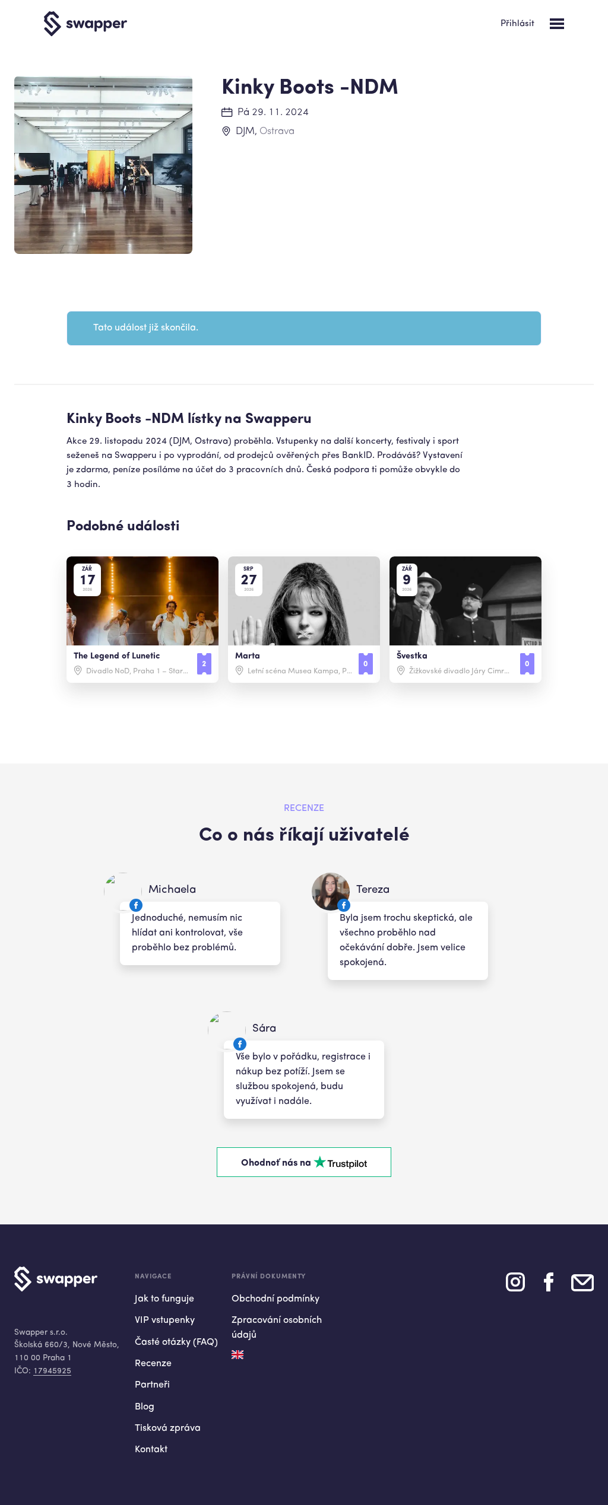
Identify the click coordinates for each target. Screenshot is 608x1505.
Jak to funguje (164, 1299)
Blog (144, 1407)
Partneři (152, 1385)
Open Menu (557, 23)
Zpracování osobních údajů (277, 1328)
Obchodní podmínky (275, 1299)
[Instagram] (515, 1287)
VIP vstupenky (165, 1320)
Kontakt (151, 1450)
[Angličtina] (237, 1354)
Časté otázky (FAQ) (176, 1342)
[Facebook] (548, 1287)
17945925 (52, 1371)
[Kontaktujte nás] (582, 1287)
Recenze (153, 1364)
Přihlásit (517, 24)
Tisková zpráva (168, 1428)
